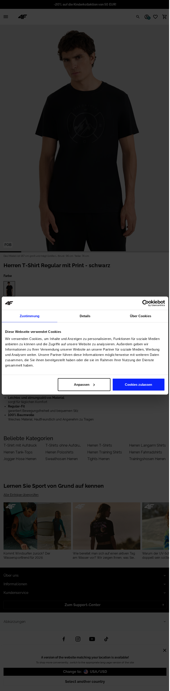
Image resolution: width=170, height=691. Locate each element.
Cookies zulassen (138, 384)
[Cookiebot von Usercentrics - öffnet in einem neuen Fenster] (145, 303)
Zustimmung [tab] (29, 316)
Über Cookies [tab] (140, 316)
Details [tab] (85, 316)
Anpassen (81, 384)
